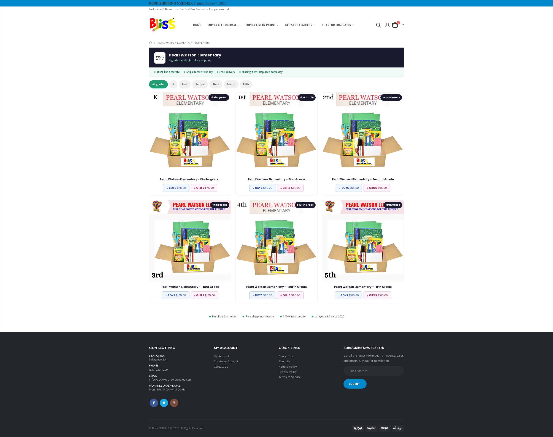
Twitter (164, 403)
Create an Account (226, 361)
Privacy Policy (288, 372)
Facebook (153, 403)
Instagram (174, 403)
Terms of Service (290, 377)
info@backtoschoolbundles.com (170, 379)
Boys (176, 188)
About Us (285, 361)
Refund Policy (288, 366)
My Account (221, 356)
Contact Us (221, 366)
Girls (204, 188)
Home (150, 43)
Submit (354, 384)
